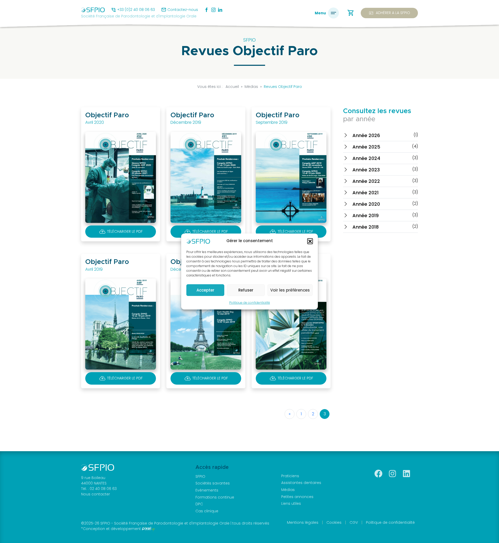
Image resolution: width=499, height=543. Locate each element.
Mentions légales (302, 522)
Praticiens (290, 476)
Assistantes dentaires (301, 482)
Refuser (245, 290)
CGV (354, 522)
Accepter (205, 290)
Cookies (334, 522)
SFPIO (200, 476)
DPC (199, 504)
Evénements (206, 490)
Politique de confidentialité (249, 302)
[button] (310, 241)
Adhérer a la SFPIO (389, 13)
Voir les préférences (290, 290)
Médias (288, 489)
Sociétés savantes (212, 483)
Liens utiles (291, 503)
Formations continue (214, 497)
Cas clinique (206, 511)
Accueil (232, 86)
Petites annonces (297, 496)
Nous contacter (95, 494)
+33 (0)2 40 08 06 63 (136, 9)
